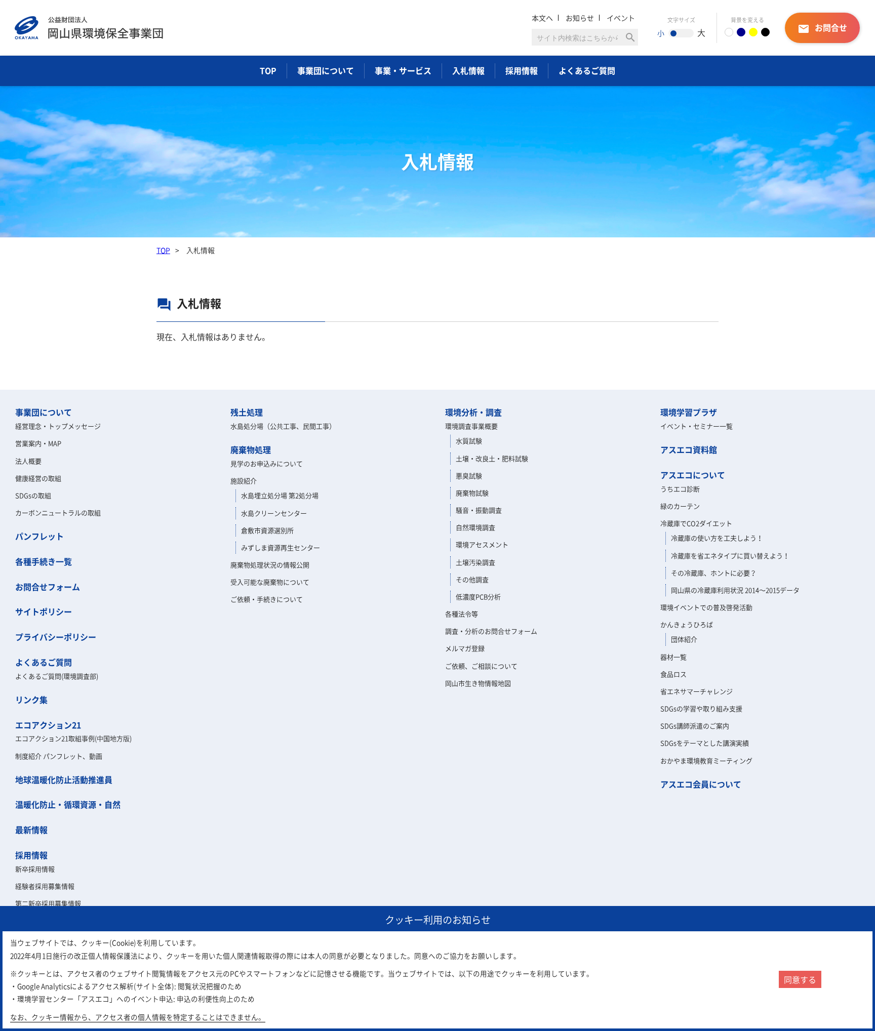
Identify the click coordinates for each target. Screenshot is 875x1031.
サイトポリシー (43, 611)
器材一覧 (673, 657)
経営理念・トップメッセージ (58, 426)
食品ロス (673, 674)
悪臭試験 (469, 475)
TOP (268, 70)
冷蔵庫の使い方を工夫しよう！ (717, 538)
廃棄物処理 (250, 449)
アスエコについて (692, 475)
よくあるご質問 (587, 70)
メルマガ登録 (465, 648)
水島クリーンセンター (274, 513)
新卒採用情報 (35, 869)
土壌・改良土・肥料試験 (492, 458)
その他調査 (472, 579)
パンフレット (39, 536)
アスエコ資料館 (688, 449)
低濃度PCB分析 (478, 596)
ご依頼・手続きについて (266, 599)
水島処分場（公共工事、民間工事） (283, 426)
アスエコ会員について (700, 784)
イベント (621, 18)
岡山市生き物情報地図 (478, 683)
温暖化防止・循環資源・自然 (68, 804)
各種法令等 (461, 613)
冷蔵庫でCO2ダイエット (696, 523)
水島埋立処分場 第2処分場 (280, 495)
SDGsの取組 (33, 495)
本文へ (542, 18)
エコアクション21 (48, 725)
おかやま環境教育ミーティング (706, 760)
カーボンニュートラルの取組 (58, 512)
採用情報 (521, 70)
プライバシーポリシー (55, 637)
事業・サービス (403, 70)
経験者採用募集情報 (44, 886)
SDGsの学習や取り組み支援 (701, 708)
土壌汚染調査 (475, 562)
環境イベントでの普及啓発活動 (706, 607)
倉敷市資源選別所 (267, 530)
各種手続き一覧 (43, 561)
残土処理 (246, 412)
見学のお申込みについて (266, 463)
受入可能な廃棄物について (269, 582)
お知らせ (580, 18)
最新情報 (31, 829)
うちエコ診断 (680, 488)
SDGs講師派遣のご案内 (694, 725)
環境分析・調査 (473, 412)
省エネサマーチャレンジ (696, 691)
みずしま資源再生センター (280, 547)
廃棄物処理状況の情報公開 (269, 564)
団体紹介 (684, 639)
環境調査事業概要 (471, 426)
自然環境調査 (475, 527)
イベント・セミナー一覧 (696, 426)
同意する (800, 979)
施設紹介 (243, 480)
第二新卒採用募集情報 (48, 903)
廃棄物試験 (472, 493)
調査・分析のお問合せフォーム (491, 631)
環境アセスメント (482, 544)
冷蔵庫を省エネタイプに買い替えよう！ (730, 555)
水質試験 (469, 440)
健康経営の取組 (38, 478)
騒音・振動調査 (479, 510)
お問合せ (822, 28)
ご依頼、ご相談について (481, 666)
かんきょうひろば (686, 624)
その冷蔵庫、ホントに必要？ (714, 573)
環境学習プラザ (688, 412)
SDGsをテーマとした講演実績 (704, 743)
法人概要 (28, 461)
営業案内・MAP (38, 443)
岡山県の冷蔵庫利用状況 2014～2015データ (735, 590)
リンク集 (31, 699)
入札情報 (468, 70)
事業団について (325, 70)
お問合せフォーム (47, 587)
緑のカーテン (680, 506)
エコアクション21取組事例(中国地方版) (73, 738)
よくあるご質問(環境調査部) (56, 676)
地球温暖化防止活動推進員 (63, 779)
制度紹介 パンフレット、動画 (58, 756)
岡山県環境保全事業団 (89, 27)
